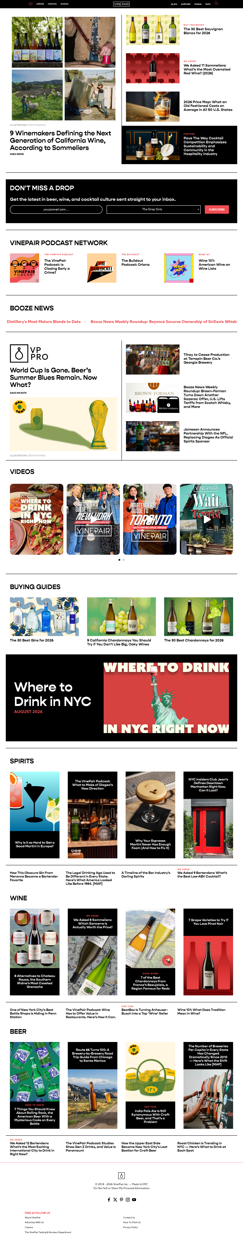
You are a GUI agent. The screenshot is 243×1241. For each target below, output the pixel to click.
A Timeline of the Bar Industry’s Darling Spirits (146, 875)
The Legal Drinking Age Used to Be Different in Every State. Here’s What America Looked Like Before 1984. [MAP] (90, 878)
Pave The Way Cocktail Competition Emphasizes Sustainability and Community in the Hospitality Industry (205, 146)
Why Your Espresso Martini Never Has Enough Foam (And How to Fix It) (150, 844)
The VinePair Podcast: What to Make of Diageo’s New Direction (92, 785)
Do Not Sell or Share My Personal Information (121, 1188)
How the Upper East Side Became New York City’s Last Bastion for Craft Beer (144, 1147)
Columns (52, 3)
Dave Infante (18, 393)
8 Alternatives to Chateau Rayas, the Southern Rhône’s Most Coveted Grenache (34, 981)
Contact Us (129, 1217)
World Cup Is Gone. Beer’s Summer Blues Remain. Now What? (53, 377)
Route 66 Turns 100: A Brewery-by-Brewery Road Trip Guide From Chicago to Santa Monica (92, 1055)
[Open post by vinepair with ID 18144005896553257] (206, 519)
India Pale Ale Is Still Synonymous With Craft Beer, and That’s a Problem (150, 1116)
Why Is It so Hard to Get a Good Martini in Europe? (35, 844)
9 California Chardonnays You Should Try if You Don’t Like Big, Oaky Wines (119, 642)
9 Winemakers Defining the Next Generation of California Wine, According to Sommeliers (60, 140)
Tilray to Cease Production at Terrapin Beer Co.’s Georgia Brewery (206, 359)
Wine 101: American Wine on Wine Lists (214, 265)
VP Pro (174, 3)
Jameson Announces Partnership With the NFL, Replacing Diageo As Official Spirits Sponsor (208, 435)
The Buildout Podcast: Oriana (136, 263)
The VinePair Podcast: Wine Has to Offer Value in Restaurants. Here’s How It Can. (91, 1013)
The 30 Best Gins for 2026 (31, 640)
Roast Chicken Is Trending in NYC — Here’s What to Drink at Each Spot (201, 1147)
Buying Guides (35, 587)
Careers (29, 1227)
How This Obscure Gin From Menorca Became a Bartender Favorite (34, 876)
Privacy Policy (130, 1227)
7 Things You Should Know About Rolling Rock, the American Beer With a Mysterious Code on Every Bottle (34, 1116)
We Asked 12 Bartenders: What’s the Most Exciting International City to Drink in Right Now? (32, 1148)
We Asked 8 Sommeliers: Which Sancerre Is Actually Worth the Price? (93, 923)
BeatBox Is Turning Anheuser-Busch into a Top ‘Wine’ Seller (145, 1012)
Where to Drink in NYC (52, 694)
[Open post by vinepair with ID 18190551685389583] (36, 519)
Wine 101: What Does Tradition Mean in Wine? (201, 1012)
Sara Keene (17, 154)
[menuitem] (30, 4)
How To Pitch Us (132, 1222)
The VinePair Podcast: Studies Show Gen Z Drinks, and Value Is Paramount (91, 1147)
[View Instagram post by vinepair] (60, 551)
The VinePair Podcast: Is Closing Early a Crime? (57, 267)
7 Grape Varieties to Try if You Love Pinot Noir (208, 922)
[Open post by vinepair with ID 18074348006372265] (150, 519)
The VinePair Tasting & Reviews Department (48, 1232)
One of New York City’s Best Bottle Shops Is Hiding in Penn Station (33, 1013)
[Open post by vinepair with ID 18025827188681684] (93, 519)
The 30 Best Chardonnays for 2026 (193, 640)
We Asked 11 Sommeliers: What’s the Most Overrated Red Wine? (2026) (207, 69)
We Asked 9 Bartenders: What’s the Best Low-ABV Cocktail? (202, 875)
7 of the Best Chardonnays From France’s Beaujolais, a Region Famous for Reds (150, 983)
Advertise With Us (34, 1222)
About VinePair (32, 1217)
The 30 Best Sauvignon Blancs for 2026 (203, 31)
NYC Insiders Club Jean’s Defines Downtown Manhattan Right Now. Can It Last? (208, 784)
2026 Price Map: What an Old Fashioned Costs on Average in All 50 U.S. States (208, 106)
